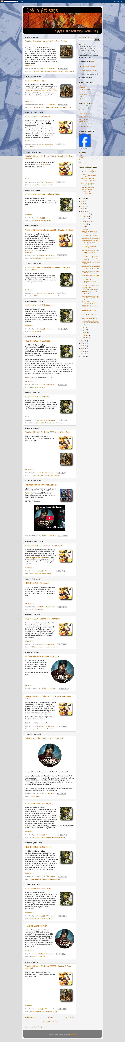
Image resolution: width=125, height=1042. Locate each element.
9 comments (51, 218)
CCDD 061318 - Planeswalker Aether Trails (44, 546)
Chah (80, 96)
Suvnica (81, 160)
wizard (53, 296)
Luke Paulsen (83, 99)
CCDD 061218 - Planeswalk (37, 583)
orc (48, 220)
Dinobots (46, 475)
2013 (82, 351)
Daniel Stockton (83, 126)
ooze (45, 918)
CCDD (43, 107)
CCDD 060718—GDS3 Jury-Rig (39, 803)
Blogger (73, 1034)
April (84, 330)
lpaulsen (84, 171)
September (86, 221)
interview (43, 956)
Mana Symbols (91, 70)
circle (36, 147)
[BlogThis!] (61, 69)
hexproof (48, 423)
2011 (82, 356)
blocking (32, 423)
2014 (82, 348)
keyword (54, 423)
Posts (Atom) (38, 1027)
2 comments (50, 954)
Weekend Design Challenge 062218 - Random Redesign (49, 230)
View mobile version (49, 1021)
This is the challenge (42, 164)
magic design (54, 837)
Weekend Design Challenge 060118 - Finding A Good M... (90, 322)
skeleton (47, 296)
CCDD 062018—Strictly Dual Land (40, 305)
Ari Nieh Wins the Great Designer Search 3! (44, 738)
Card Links (82, 70)
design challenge (35, 185)
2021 (82, 204)
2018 (82, 211)
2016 (52, 813)
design (37, 918)
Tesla (80, 155)
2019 (82, 209)
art (31, 71)
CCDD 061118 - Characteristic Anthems (42, 619)
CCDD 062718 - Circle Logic (37, 117)
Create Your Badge (83, 148)
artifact (32, 837)
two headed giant (65, 107)
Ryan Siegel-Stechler (85, 92)
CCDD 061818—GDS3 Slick (37, 397)
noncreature (54, 71)
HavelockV (82, 107)
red (50, 220)
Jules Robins (83, 113)
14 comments (51, 104)
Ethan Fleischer (83, 116)
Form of (47, 625)
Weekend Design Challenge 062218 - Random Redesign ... (90, 242)
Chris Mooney (83, 110)
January (85, 337)
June (84, 229)
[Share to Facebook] (65, 69)
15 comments (50, 644)
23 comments (50, 606)
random (44, 258)
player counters (54, 107)
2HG (31, 107)
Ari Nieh (32, 796)
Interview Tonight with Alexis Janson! (41, 485)
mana (36, 387)
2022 (82, 201)
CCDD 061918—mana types (37, 341)
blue (42, 71)
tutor (49, 573)
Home (50, 1017)
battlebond (37, 107)
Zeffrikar (81, 157)
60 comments (50, 726)
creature (37, 220)
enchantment (43, 147)
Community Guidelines (89, 66)
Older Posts (69, 1017)
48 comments (50, 255)
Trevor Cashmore (84, 89)
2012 (82, 353)
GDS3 (43, 423)
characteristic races (41, 647)
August (85, 224)
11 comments (52, 688)
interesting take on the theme (36, 558)
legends (43, 220)
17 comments (49, 793)
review (43, 185)
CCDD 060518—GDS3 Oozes (38, 888)
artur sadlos (36, 71)
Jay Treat (82, 85)
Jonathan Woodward (85, 124)
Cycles (50, 647)
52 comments (51, 68)
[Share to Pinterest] (66, 69)
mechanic (42, 387)
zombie (58, 296)
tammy (61, 71)
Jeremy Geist (83, 94)
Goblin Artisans (82, 133)
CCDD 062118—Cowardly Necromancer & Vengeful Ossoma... (90, 258)
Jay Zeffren (82, 87)
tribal (57, 647)
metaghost (82, 121)
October (85, 219)
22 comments (50, 876)
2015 (82, 346)
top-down (50, 258)
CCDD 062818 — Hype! (35, 81)
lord (54, 647)
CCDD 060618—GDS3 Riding (38, 847)
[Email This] (59, 69)
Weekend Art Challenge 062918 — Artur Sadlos (46, 41)
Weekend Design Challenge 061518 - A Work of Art (47, 432)
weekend (71, 71)
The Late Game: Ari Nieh (36, 926)
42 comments (49, 473)
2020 (82, 206)
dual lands (38, 331)
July (84, 226)
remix (49, 147)
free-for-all (45, 729)
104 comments (49, 1009)
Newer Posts (30, 1017)
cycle (36, 573)
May (84, 327)
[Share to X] (63, 69)
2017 (82, 341)
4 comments (49, 182)
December (86, 214)
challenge (47, 71)
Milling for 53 (92, 175)
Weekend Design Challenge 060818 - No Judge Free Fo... (90, 297)
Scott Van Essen (84, 119)
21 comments (51, 329)
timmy (66, 71)
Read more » (29, 65)
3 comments (49, 571)
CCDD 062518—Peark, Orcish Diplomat (42, 194)
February (86, 335)
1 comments (52, 535)
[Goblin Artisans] (85, 146)
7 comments (49, 144)
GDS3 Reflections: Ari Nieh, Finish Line (42, 656)
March (85, 332)
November (86, 216)
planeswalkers (43, 573)
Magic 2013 (82, 162)
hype (47, 107)
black (31, 296)
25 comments (50, 384)
